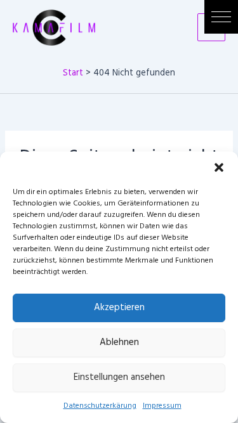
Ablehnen (119, 342)
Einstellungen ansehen (119, 377)
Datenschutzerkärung (99, 406)
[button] (221, 17)
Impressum (162, 406)
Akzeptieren (119, 307)
